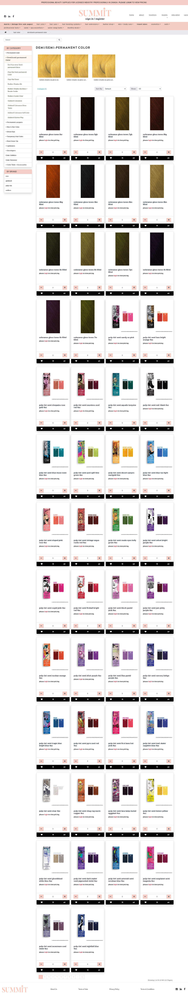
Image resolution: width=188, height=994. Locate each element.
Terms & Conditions (147, 989)
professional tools (11, 28)
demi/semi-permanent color (37, 32)
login (46, 140)
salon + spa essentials (33, 28)
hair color (41, 24)
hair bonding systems (71, 24)
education (176, 15)
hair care (53, 24)
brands (165, 15)
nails (166, 24)
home (131, 15)
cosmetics (155, 24)
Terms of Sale (83, 989)
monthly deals (73, 28)
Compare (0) (41, 89)
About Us (54, 989)
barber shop (108, 24)
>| (82, 977)
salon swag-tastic (55, 28)
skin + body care (125, 24)
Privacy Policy (114, 989)
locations (153, 15)
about (141, 15)
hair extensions (91, 24)
